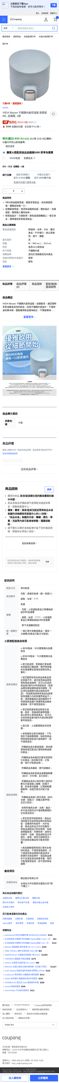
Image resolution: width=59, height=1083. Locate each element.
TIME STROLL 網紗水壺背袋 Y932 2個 (21, 951)
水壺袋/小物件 (8, 907)
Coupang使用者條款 (43, 1005)
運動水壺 (36, 898)
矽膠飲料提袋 (42, 919)
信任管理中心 (22, 1009)
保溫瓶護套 (42, 923)
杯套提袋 (30, 919)
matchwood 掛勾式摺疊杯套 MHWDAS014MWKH (26, 935)
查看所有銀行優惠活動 (25, 182)
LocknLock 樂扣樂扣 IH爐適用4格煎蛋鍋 (22, 975)
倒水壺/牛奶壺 (23, 902)
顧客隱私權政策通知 (40, 1009)
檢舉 (47, 562)
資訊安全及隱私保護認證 (37, 1013)
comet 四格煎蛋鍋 (12, 986)
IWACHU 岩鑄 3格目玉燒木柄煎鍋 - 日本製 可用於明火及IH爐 (27, 967)
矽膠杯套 (19, 919)
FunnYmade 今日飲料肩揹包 (17, 990)
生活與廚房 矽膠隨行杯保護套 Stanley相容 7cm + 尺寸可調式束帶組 (28, 943)
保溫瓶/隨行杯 (30, 37)
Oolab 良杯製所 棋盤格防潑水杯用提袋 (21, 979)
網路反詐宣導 (24, 1017)
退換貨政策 (7, 1009)
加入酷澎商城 (8, 1017)
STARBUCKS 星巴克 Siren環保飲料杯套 (22, 982)
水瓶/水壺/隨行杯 (46, 37)
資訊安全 (18, 1013)
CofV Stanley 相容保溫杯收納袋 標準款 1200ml (25, 971)
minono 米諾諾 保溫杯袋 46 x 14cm (20, 963)
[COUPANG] (11, 1039)
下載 (54, 5)
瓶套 (52, 923)
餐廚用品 (17, 37)
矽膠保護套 (7, 919)
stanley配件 (7, 923)
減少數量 (22, 191)
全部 (5, 28)
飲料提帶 (19, 923)
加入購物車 (15, 1078)
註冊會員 (44, 13)
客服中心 (53, 13)
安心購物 (6, 1013)
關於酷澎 (6, 1005)
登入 (37, 13)
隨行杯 (5, 44)
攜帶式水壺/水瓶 (22, 898)
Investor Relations (22, 1005)
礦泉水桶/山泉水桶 (40, 902)
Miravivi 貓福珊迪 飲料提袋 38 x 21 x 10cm (23, 947)
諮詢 (49, 489)
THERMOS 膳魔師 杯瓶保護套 (17, 959)
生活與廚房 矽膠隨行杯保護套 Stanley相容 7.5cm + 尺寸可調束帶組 (28, 939)
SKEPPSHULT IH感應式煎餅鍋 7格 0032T (22, 955)
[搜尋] (53, 28)
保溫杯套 (30, 923)
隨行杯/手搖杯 (8, 902)
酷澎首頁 (6, 37)
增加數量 (5, 191)
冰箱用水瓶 (7, 898)
